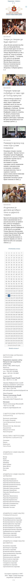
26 (16, 260)
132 (19, 296)
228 (14, 329)
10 (11, 255)
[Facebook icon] (12, 3)
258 (19, 338)
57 (6, 272)
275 (11, 345)
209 (19, 322)
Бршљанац (6, 444)
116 (14, 291)
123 (14, 293)
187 (16, 314)
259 (21, 338)
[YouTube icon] (14, 3)
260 (6, 341)
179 (14, 312)
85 (6, 281)
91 (21, 281)
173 (16, 310)
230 (19, 329)
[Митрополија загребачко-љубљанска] (14, 10)
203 (21, 319)
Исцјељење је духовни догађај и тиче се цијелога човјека (12, 211)
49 (21, 267)
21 (21, 258)
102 (14, 286)
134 (6, 298)
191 (9, 317)
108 (11, 288)
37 (9, 265)
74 (14, 277)
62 (19, 272)
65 (9, 274)
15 (6, 258)
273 (21, 343)
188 (19, 314)
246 (6, 336)
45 (11, 267)
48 (19, 267)
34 (19, 262)
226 (9, 329)
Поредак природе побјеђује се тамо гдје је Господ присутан (14, 93)
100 (9, 286)
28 (21, 260)
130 (14, 296)
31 (11, 262)
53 (14, 269)
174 (19, 310)
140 (21, 298)
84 (21, 279)
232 (6, 331)
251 (19, 336)
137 (14, 298)
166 (16, 307)
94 (11, 284)
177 (9, 312)
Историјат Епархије (9, 420)
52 (11, 269)
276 (14, 345)
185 (11, 314)
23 (9, 260)
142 (9, 300)
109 (14, 288)
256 (14, 338)
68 (16, 274)
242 (14, 333)
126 (21, 293)
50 (6, 269)
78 (6, 279)
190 (6, 317)
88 (14, 281)
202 (19, 319)
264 (16, 341)
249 (14, 336)
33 (16, 262)
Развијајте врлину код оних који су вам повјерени (14, 145)
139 (19, 298)
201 (16, 319)
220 (11, 326)
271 (16, 343)
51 (9, 269)
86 (9, 281)
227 (11, 329)
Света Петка (7, 446)
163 (9, 307)
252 (21, 336)
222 (16, 326)
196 (21, 317)
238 (21, 331)
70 (21, 274)
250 (16, 336)
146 (19, 300)
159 (16, 305)
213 (11, 324)
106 (6, 288)
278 (19, 345)
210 (21, 322)
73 (11, 277)
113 (6, 291)
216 (19, 324)
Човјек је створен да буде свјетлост (13, 40)
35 (21, 262)
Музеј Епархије (8, 432)
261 (9, 341)
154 (21, 303)
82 (16, 279)
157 (11, 305)
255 (11, 338)
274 (9, 345)
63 (21, 272)
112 (21, 288)
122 (11, 293)
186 (14, 314)
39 (14, 265)
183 (6, 314)
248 (11, 336)
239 (6, 333)
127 (6, 296)
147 (21, 300)
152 (16, 303)
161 (21, 305)
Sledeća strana (13, 348)
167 (19, 307)
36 (6, 265)
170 (9, 310)
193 (14, 317)
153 (19, 303)
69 (19, 274)
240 (9, 333)
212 (9, 324)
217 (21, 324)
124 (16, 293)
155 (6, 305)
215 (16, 324)
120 (6, 293)
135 (9, 298)
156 (9, 305)
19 (16, 258)
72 (9, 277)
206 (11, 322)
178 (11, 312)
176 (6, 312)
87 (11, 281)
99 (6, 286)
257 (16, 338)
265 (19, 341)
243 (16, 333)
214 (14, 324)
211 (6, 324)
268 (9, 343)
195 (19, 317)
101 (11, 286)
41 (19, 265)
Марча (5, 442)
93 (9, 284)
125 (19, 293)
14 (21, 255)
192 (11, 317)
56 (21, 269)
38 (11, 265)
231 (21, 329)
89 (16, 281)
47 (16, 267)
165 (14, 307)
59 (11, 272)
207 (14, 322)
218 (6, 326)
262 (11, 341)
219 (9, 326)
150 (11, 303)
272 (19, 343)
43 (6, 267)
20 (19, 258)
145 (16, 300)
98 (21, 284)
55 (19, 269)
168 (21, 307)
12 (16, 255)
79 (9, 279)
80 (11, 279)
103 (16, 286)
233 (9, 331)
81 (14, 279)
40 (16, 265)
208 (16, 322)
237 (19, 331)
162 (6, 307)
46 (14, 267)
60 (14, 272)
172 (14, 310)
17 (11, 258)
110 (16, 288)
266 (21, 341)
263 (14, 341)
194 (16, 317)
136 (11, 298)
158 (14, 305)
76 (19, 277)
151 (14, 303)
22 (6, 260)
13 (19, 255)
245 (21, 333)
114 (9, 291)
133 (21, 296)
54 (16, 269)
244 (19, 333)
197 (6, 319)
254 (9, 338)
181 (19, 312)
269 (11, 343)
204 (6, 322)
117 (16, 291)
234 (11, 331)
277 (16, 345)
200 (14, 319)
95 (14, 284)
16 (9, 258)
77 (21, 277)
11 (14, 255)
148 (6, 303)
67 (14, 274)
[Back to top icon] (25, 582)
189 (21, 314)
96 (16, 284)
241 (11, 333)
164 (11, 307)
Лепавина (6, 440)
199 (11, 319)
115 (11, 291)
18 (14, 258)
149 (9, 303)
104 (19, 286)
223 (19, 326)
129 (11, 296)
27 (19, 260)
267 (6, 343)
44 (9, 267)
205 (9, 322)
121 (9, 293)
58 (9, 272)
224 (21, 326)
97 (19, 284)
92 (6, 284)
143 (11, 300)
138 (16, 298)
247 (9, 336)
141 (6, 300)
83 (19, 279)
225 (6, 329)
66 (11, 274)
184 (9, 314)
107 (9, 288)
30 (9, 262)
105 (21, 286)
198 (9, 319)
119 (21, 291)
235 (14, 331)
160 (19, 305)
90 (19, 281)
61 (16, 272)
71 (6, 277)
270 (14, 343)
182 (21, 312)
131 (16, 296)
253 (6, 338)
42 (21, 265)
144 (14, 300)
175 (21, 310)
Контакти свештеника (10, 418)
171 (11, 310)
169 (6, 310)
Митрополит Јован (9, 430)
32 (14, 262)
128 (9, 296)
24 (11, 260)
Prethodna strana (14, 249)
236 (16, 331)
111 (19, 288)
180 (16, 312)
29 (6, 262)
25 (14, 260)
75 (16, 277)
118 (19, 291)
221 (14, 326)
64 (6, 274)
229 (16, 329)
